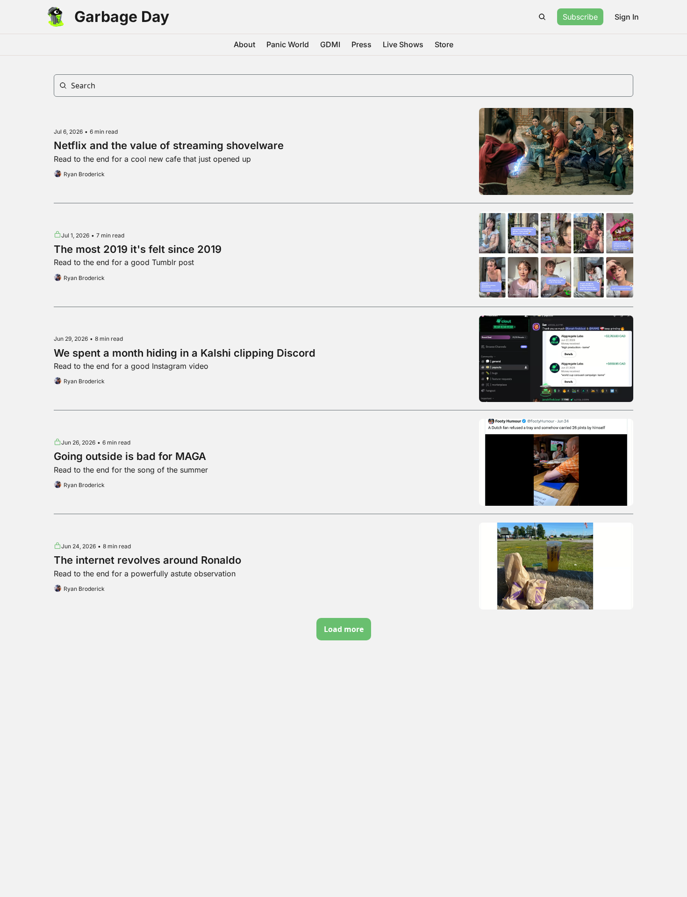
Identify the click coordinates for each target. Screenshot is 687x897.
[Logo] (55, 17)
